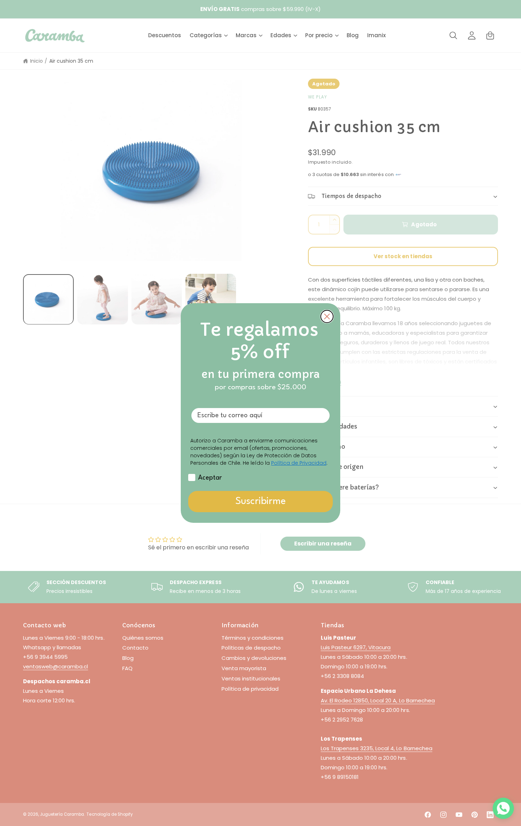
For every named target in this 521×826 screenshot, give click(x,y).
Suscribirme (260, 502)
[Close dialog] (327, 316)
